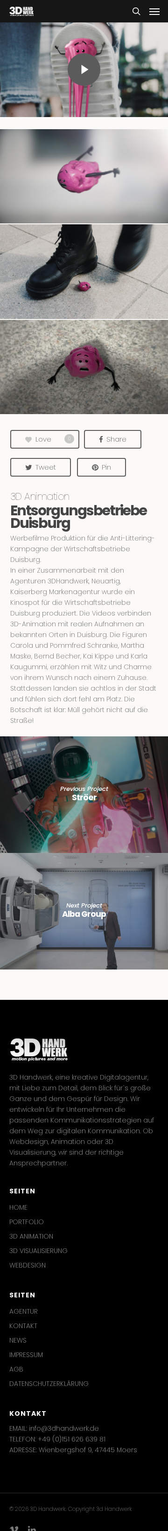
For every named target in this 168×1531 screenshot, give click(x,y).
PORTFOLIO (26, 1221)
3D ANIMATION (31, 1236)
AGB (16, 1369)
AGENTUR (23, 1311)
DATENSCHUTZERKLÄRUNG (49, 1383)
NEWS (18, 1340)
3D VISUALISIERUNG (38, 1250)
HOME (18, 1207)
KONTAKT (23, 1325)
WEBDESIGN (27, 1265)
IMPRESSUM (26, 1354)
